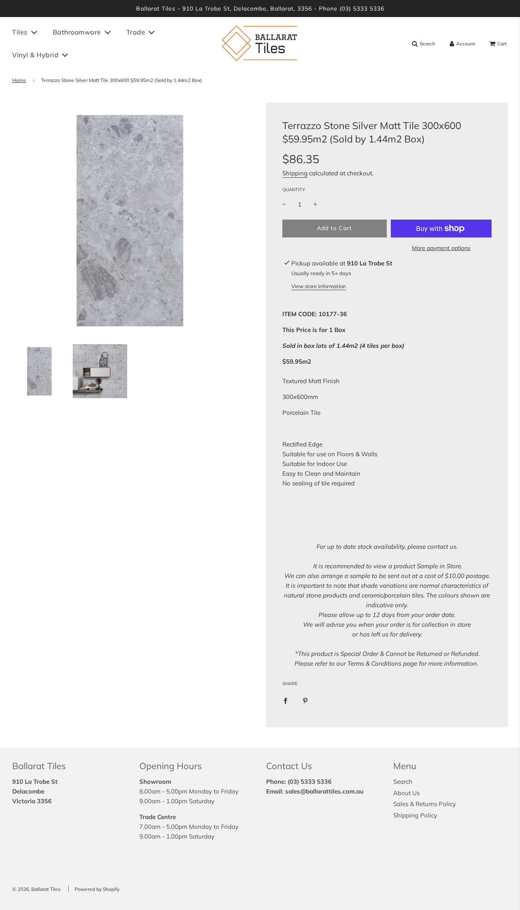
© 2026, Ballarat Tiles (36, 889)
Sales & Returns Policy (424, 804)
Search (402, 781)
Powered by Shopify (97, 889)
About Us (406, 793)
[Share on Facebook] (285, 700)
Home (19, 80)
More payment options (441, 248)
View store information (318, 286)
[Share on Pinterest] (305, 700)
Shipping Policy (415, 815)
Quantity (293, 189)
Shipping (295, 173)
